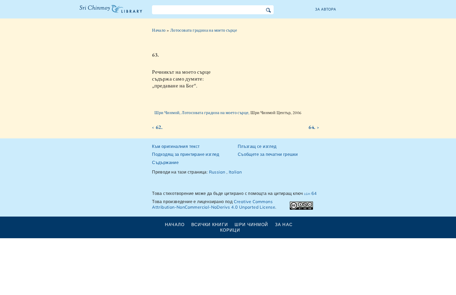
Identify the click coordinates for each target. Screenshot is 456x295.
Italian (235, 172)
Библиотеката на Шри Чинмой (110, 12)
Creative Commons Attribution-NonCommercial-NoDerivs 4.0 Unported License (213, 204)
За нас (284, 224)
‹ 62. (157, 127)
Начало (158, 30)
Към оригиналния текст (176, 146)
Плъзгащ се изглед (257, 146)
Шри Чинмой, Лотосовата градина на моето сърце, (202, 112)
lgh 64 (310, 193)
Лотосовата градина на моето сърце (203, 30)
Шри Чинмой (251, 224)
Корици (230, 230)
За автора (325, 9)
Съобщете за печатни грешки (268, 154)
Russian (217, 172)
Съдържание (165, 162)
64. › (313, 127)
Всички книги (209, 224)
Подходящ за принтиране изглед (185, 154)
